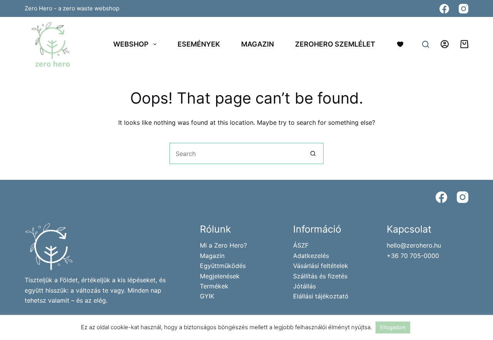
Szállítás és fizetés (320, 276)
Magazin (257, 44)
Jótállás (304, 286)
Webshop (131, 44)
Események (199, 44)
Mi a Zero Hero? (223, 245)
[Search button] (313, 153)
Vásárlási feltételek (320, 266)
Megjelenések (220, 276)
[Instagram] (463, 8)
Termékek (214, 286)
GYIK (207, 296)
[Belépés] (445, 44)
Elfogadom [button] (393, 327)
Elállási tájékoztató (321, 296)
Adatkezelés (311, 256)
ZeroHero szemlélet (335, 44)
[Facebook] (444, 8)
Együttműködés (223, 266)
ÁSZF (301, 245)
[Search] (425, 44)
